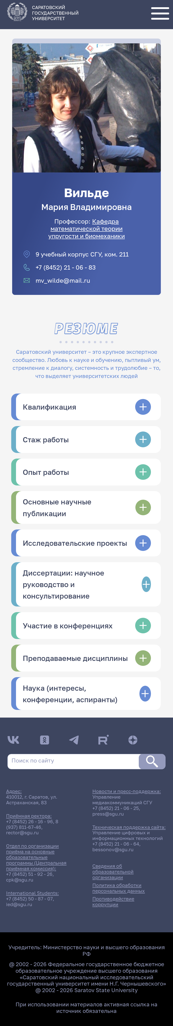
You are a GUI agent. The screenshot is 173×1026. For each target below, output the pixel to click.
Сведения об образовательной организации (113, 871)
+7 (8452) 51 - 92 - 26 (29, 874)
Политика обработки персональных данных (118, 888)
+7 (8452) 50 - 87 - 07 (29, 899)
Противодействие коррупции (113, 901)
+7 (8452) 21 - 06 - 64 (115, 844)
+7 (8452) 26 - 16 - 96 (29, 821)
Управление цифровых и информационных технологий (127, 835)
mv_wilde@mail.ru (63, 280)
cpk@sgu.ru (19, 880)
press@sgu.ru (108, 814)
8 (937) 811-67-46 (32, 824)
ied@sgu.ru (19, 904)
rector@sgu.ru (22, 832)
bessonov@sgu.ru (113, 849)
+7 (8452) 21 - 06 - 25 (115, 808)
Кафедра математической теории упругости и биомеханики (86, 228)
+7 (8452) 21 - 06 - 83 (66, 267)
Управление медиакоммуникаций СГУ (122, 799)
